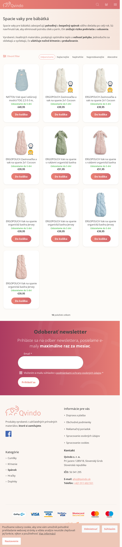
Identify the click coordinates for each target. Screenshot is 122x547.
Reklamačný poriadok (78, 429)
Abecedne (112, 57)
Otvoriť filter (13, 56)
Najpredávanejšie (95, 57)
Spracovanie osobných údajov (83, 436)
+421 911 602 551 (83, 483)
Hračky (11, 475)
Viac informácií (47, 533)
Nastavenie (11, 541)
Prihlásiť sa (28, 382)
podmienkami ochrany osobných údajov (78, 373)
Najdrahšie (77, 57)
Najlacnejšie (63, 57)
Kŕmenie (12, 464)
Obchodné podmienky (78, 422)
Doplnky (12, 481)
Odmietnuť (90, 529)
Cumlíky (12, 458)
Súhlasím (109, 529)
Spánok (12, 469)
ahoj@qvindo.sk (81, 479)
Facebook (8, 434)
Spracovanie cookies (77, 442)
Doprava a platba (76, 415)
